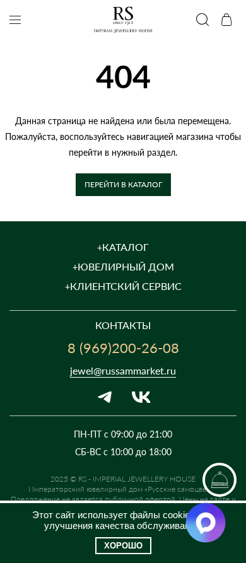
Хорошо (123, 545)
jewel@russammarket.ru (123, 370)
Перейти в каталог (123, 184)
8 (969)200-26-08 (123, 347)
